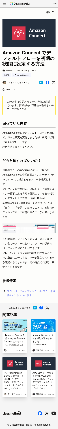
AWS (7, 75)
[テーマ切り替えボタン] (55, 4)
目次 (48, 12)
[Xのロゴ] (47, 413)
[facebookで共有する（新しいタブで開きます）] (47, 82)
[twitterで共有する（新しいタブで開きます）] (54, 82)
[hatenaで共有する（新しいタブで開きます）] (41, 82)
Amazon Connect (22, 75)
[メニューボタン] (4, 4)
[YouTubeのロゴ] (53, 413)
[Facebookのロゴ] (40, 413)
